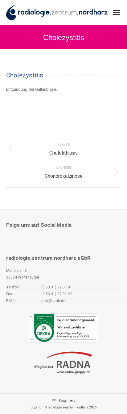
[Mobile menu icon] (116, 12)
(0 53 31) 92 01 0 (55, 287)
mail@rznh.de (53, 301)
